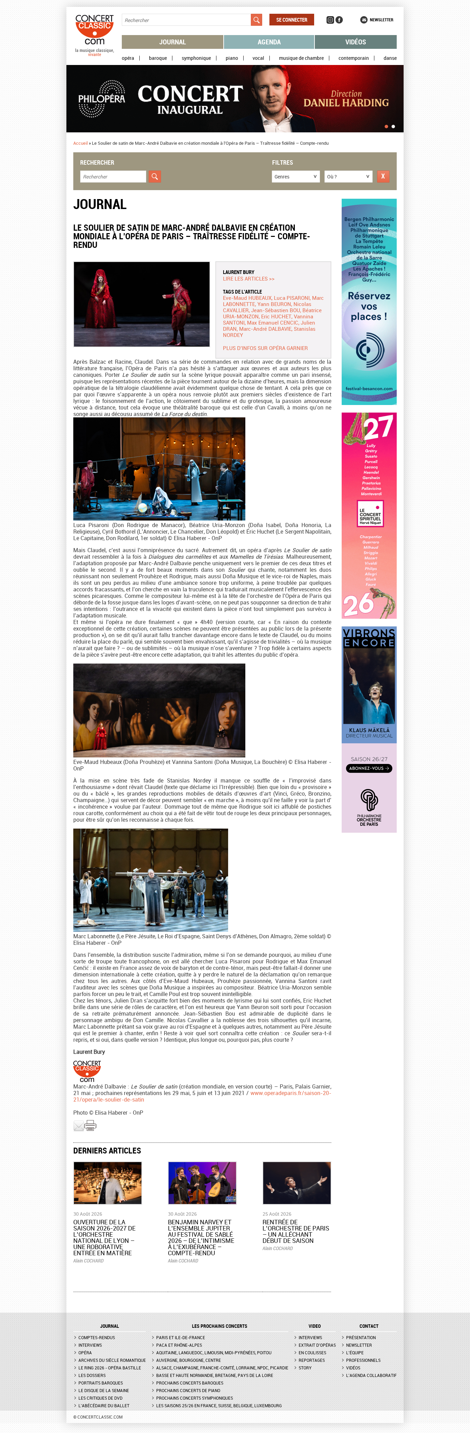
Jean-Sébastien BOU (275, 310)
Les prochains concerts (219, 1326)
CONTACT (369, 1326)
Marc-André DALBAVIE (265, 328)
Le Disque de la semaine (103, 1390)
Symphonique (196, 58)
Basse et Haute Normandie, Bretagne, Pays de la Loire (214, 1375)
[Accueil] (94, 55)
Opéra (128, 58)
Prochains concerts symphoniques (194, 1398)
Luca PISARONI (292, 297)
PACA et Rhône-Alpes (179, 1345)
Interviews (90, 1345)
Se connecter (291, 19)
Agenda (269, 41)
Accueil (80, 143)
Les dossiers (92, 1375)
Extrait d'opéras (317, 1345)
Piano (232, 58)
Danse (390, 58)
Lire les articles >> (249, 278)
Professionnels (363, 1360)
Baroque (158, 58)
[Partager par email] (78, 1130)
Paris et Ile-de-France (180, 1337)
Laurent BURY (238, 272)
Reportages (312, 1360)
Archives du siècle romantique (112, 1360)
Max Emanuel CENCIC (272, 322)
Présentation (361, 1337)
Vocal (258, 58)
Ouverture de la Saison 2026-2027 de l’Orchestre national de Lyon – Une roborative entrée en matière (104, 1237)
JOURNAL (109, 1326)
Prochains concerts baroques (189, 1383)
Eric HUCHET (276, 316)
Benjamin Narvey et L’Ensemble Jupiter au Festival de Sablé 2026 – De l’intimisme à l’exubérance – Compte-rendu (201, 1237)
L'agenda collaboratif (371, 1375)
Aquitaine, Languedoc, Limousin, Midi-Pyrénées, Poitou (213, 1352)
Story (305, 1367)
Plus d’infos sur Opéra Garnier (265, 347)
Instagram (330, 20)
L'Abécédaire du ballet (103, 1405)
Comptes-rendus (96, 1337)
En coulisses (312, 1352)
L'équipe (355, 1352)
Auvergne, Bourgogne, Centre (188, 1360)
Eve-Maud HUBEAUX (247, 297)
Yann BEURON (274, 303)
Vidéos (355, 41)
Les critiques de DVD (100, 1398)
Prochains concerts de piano (188, 1390)
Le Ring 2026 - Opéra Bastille (109, 1367)
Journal (172, 41)
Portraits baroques (100, 1383)
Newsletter (381, 20)
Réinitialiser (383, 177)
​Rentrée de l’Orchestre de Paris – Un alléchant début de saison (296, 1231)
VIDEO (315, 1326)
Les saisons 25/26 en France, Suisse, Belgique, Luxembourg (219, 1405)
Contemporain (354, 58)
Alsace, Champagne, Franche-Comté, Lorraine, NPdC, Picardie (222, 1367)
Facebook (339, 20)
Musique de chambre (301, 58)
